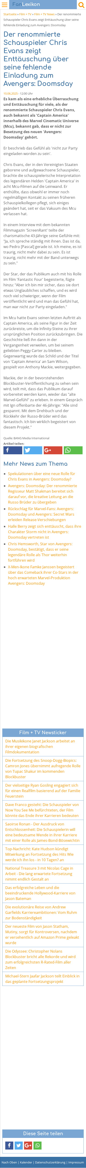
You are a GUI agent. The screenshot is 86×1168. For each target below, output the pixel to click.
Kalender (26, 1162)
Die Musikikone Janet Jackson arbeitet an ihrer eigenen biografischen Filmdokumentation (40, 747)
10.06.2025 (10, 93)
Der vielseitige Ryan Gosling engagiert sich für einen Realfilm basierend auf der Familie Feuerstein (42, 791)
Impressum (76, 1162)
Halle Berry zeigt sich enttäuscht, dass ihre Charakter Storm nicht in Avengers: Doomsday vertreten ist (44, 532)
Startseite (10, 14)
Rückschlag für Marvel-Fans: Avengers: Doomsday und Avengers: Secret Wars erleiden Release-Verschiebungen (41, 514)
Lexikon (26, 4)
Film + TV (25, 14)
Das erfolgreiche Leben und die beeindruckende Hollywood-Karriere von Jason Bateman (40, 893)
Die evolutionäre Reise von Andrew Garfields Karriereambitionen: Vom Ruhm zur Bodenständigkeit (41, 912)
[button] (12, 450)
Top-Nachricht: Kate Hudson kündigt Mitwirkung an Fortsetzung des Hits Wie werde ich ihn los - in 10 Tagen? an (39, 854)
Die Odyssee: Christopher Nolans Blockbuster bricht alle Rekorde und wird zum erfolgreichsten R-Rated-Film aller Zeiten (40, 959)
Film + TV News (44, 14)
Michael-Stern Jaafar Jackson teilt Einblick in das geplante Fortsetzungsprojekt (42, 979)
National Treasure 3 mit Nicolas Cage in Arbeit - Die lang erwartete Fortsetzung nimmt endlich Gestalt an (39, 874)
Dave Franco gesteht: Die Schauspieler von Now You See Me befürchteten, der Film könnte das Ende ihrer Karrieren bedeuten (42, 810)
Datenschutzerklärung (50, 1162)
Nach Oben (9, 1162)
